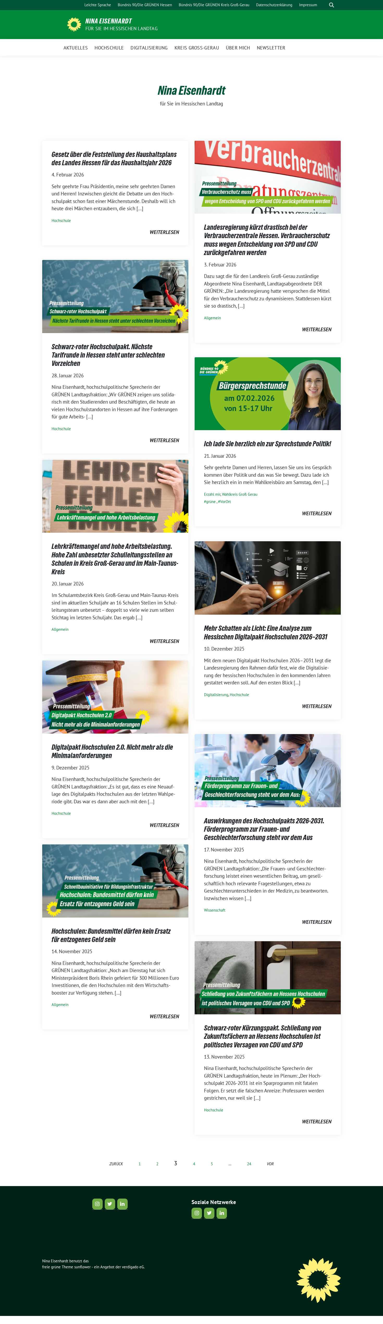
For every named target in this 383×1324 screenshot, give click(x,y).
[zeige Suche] (331, 5)
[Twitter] (110, 1204)
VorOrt (225, 501)
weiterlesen (164, 232)
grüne (211, 501)
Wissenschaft (214, 910)
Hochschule (61, 220)
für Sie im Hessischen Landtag (121, 28)
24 (249, 1163)
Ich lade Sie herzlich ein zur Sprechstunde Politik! (267, 444)
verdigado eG (133, 1266)
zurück (116, 1163)
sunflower (82, 1266)
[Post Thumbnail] (268, 177)
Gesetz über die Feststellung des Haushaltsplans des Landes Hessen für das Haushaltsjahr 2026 (114, 158)
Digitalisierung (216, 694)
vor (270, 1163)
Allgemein (212, 317)
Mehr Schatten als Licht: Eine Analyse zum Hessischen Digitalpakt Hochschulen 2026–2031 (265, 632)
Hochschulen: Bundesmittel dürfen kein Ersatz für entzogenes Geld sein (111, 935)
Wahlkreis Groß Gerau (239, 494)
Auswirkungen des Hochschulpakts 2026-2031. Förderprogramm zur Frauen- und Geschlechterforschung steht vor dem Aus (264, 829)
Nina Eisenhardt (108, 21)
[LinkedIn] (122, 1204)
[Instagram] (97, 1204)
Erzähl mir (212, 494)
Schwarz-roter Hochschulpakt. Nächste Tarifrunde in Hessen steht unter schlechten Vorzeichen (108, 355)
